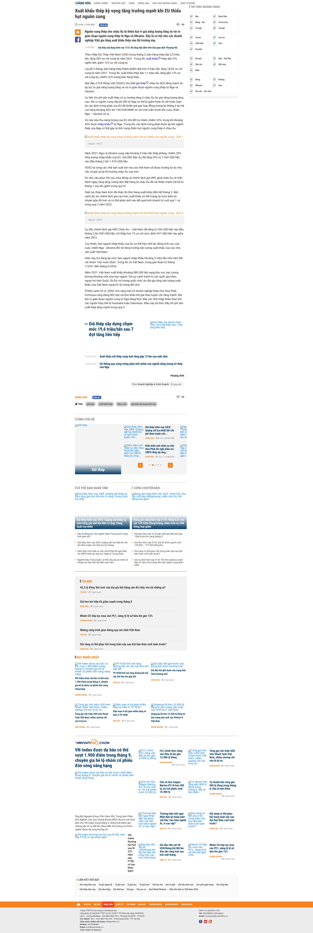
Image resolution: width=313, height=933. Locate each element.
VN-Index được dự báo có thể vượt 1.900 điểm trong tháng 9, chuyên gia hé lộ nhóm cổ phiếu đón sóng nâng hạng (92, 683)
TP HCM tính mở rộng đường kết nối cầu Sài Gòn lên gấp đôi (130, 674)
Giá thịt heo (118, 889)
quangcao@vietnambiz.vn (216, 916)
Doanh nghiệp (157, 727)
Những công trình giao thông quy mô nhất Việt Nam (110, 630)
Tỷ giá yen (132, 885)
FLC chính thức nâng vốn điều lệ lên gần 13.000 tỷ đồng (171, 754)
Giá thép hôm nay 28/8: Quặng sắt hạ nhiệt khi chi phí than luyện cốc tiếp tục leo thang (102, 544)
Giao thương (187, 3)
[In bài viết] (179, 24)
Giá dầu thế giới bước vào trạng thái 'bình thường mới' (168, 672)
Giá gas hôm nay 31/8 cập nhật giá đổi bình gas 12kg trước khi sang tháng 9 (158, 535)
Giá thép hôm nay (88, 889)
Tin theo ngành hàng (205, 7)
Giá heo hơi (157, 885)
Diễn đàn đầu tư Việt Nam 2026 (183, 889)
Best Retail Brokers (158, 889)
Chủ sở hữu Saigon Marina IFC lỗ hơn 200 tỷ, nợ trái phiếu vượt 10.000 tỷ (172, 787)
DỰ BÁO (97, 904)
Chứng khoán (86, 620)
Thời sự (83, 592)
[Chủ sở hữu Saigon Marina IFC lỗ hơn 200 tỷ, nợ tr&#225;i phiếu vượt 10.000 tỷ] (148, 787)
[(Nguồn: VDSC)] (134, 137)
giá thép (90, 403)
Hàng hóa (83, 3)
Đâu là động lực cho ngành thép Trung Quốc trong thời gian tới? (102, 535)
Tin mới (86, 581)
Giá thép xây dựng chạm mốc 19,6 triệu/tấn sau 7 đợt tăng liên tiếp (111, 329)
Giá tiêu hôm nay (185, 885)
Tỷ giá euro (144, 885)
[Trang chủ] (78, 32)
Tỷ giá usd (119, 885)
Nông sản (143, 3)
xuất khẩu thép (105, 403)
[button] (140, 465)
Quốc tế (163, 828)
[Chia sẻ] (78, 39)
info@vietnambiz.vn (94, 927)
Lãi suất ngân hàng (204, 885)
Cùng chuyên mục (147, 488)
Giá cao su (141, 889)
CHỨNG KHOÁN (155, 904)
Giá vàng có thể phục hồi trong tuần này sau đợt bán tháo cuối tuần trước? (158, 552)
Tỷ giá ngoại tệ (105, 885)
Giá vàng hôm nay (88, 885)
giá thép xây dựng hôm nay (144, 403)
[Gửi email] (182, 24)
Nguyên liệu (118, 3)
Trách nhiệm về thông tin (90, 930)
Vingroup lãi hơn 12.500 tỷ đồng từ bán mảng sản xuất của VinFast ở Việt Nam (168, 717)
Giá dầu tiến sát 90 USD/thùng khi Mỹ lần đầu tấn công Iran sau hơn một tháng (172, 849)
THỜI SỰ (87, 904)
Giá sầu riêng (104, 889)
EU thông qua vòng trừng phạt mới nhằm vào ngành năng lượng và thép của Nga (141, 365)
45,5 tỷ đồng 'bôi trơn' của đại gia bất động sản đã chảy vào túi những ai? (123, 587)
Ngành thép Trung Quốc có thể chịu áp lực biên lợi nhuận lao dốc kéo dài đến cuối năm (102, 561)
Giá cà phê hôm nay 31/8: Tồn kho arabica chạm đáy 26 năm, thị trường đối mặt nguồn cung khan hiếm (158, 562)
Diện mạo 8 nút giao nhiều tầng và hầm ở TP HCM (129, 713)
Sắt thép (98, 469)
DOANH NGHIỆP (171, 904)
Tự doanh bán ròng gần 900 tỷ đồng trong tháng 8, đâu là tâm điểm (222, 785)
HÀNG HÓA (108, 904)
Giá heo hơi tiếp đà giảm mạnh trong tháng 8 (106, 601)
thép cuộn (122, 403)
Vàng (132, 3)
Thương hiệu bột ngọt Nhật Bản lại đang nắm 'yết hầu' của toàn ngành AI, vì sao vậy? (173, 818)
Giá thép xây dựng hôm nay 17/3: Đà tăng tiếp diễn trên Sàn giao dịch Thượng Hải (137, 47)
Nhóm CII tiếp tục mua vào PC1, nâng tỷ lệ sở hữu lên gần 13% (116, 616)
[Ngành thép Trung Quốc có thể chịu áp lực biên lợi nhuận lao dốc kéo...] (134, 432)
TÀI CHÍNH (131, 904)
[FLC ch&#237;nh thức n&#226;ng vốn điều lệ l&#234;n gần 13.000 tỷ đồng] (148, 755)
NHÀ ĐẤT (142, 904)
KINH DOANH (186, 904)
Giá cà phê (170, 885)
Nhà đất (116, 721)
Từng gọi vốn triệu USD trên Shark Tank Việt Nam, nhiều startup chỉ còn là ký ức (91, 717)
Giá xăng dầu (222, 885)
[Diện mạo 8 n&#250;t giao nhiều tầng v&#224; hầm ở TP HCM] (131, 706)
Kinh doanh (80, 727)
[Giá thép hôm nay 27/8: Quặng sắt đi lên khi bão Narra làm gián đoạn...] (134, 450)
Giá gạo (130, 889)
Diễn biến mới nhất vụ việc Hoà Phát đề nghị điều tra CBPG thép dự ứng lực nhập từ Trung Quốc (102, 552)
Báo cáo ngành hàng (165, 3)
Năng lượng (101, 3)
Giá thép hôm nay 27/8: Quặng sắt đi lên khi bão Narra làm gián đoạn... (158, 449)
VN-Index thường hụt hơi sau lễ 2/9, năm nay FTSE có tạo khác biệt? (132, 852)
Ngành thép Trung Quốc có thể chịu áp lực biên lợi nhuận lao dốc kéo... (160, 430)
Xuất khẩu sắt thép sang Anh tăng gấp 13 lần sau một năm (134, 356)
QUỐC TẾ (119, 904)
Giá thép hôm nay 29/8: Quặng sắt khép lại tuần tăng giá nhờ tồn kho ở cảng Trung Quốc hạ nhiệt (101, 523)
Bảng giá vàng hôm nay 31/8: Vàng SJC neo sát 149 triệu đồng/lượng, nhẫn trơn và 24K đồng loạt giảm (159, 523)
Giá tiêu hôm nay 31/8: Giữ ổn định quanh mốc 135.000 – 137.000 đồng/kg (157, 544)
